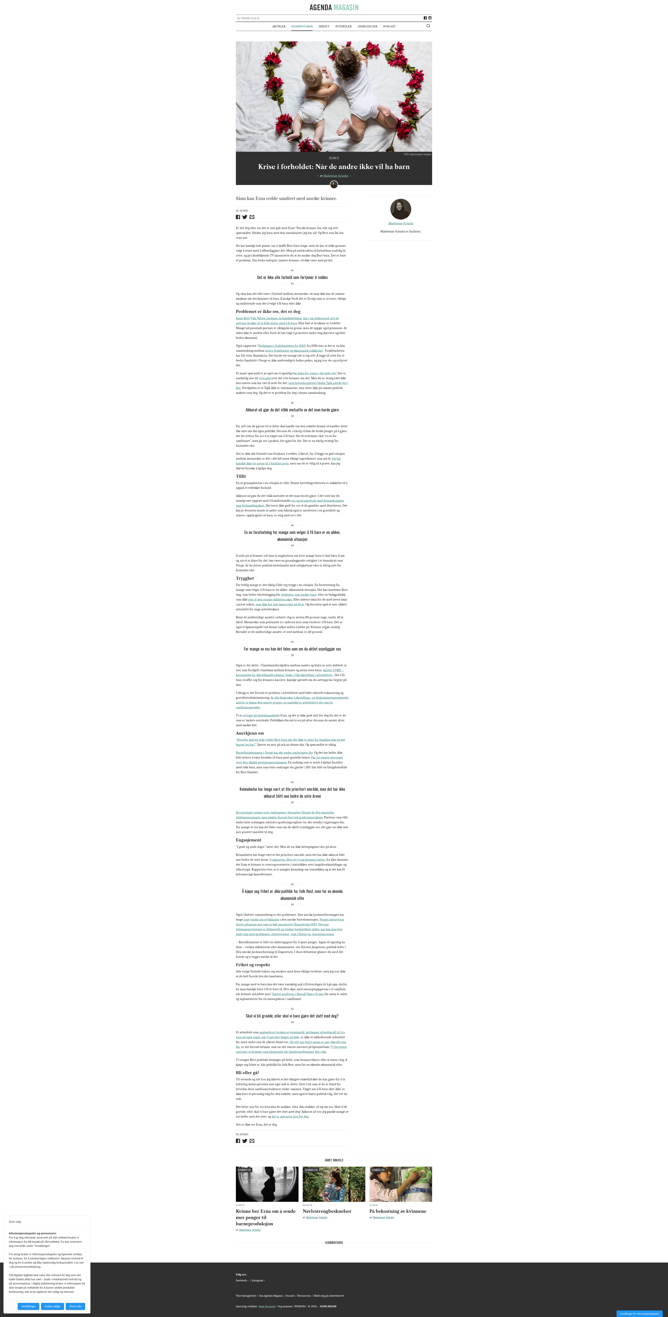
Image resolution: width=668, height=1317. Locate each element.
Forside (290, 1295)
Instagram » (258, 1280)
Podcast (389, 26)
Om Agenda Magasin (271, 1295)
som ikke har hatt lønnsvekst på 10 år (279, 604)
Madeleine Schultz (335, 176)
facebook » (242, 1280)
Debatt (324, 26)
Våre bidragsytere (246, 1295)
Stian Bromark (267, 1306)
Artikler (278, 26)
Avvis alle (75, 1306)
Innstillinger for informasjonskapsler (639, 1313)
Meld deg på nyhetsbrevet (329, 1295)
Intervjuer (343, 26)
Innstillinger (28, 1306)
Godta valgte (52, 1306)
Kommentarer (302, 26)
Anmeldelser (367, 26)
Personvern (304, 1295)
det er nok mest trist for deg (290, 1116)
